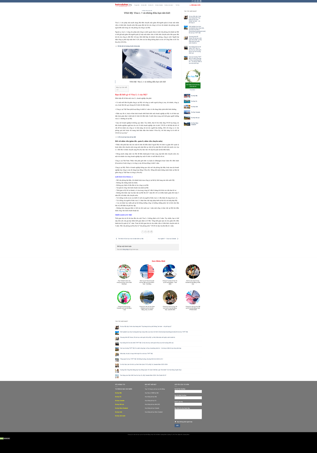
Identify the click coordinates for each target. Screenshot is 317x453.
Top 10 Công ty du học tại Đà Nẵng (155, 389)
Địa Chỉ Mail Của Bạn (180, 395)
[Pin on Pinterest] (148, 231)
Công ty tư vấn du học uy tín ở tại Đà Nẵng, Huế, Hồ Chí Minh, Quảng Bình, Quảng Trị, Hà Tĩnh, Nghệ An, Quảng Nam (158, 434)
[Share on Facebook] (142, 231)
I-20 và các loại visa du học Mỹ (126, 137)
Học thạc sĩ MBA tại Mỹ (151, 393)
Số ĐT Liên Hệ (179, 402)
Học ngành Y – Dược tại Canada (167, 238)
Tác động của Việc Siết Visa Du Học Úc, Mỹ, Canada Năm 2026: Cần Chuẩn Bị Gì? (143, 375)
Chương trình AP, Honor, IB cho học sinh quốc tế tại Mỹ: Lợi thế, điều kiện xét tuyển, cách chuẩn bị (195, 40)
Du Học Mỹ (143, 5)
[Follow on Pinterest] (198, 1)
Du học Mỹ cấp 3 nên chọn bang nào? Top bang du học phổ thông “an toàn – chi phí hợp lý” (195, 19)
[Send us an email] (195, 1)
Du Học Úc (150, 5)
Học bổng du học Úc (150, 400)
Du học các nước (169, 5)
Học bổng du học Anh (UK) (152, 404)
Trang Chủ (136, 5)
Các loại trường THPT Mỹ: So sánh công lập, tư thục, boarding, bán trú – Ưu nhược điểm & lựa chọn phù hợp (195, 60)
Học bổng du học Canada (152, 408)
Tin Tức (177, 5)
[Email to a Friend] (145, 231)
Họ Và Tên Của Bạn (180, 389)
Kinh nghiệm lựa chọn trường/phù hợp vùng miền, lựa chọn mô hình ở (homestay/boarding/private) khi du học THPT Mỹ (197, 30)
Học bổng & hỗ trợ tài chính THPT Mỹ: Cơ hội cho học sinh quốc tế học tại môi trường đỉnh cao (195, 50)
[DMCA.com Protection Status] (5, 438)
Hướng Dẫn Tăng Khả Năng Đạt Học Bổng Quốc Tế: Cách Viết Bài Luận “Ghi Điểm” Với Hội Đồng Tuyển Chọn (150, 370)
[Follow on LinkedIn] (200, 1)
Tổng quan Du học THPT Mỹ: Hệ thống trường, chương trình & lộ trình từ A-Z (141, 359)
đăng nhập (126, 249)
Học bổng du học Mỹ (151, 396)
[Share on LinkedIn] (151, 231)
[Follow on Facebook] (192, 1)
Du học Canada (159, 5)
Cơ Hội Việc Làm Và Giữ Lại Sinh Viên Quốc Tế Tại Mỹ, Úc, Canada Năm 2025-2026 (144, 364)
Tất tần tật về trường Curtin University (128, 46)
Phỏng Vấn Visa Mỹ (147, 10)
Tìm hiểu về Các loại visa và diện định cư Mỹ (130, 238)
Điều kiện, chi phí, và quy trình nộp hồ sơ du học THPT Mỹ (136, 353)
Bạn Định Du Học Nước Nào (182, 408)
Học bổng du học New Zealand (153, 412)
